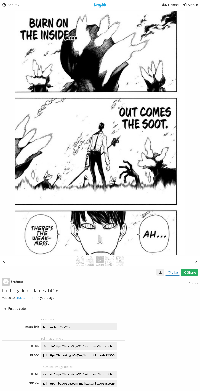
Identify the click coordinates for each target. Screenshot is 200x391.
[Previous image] (4, 261)
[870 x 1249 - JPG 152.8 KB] (160, 272)
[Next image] (196, 261)
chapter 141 (24, 298)
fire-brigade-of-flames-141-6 (30, 290)
